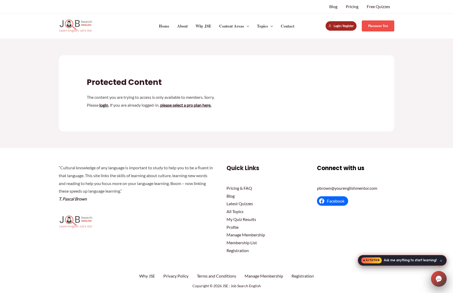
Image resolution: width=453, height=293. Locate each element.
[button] (246, 26)
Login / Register (344, 26)
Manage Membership (245, 234)
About (182, 26)
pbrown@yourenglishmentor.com (347, 188)
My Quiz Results (241, 219)
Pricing (352, 6)
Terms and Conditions (216, 275)
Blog (333, 6)
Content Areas (231, 26)
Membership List (241, 242)
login (103, 104)
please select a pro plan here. (185, 104)
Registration (237, 250)
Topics (262, 26)
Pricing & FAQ (239, 188)
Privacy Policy (175, 275)
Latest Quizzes (239, 203)
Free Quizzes (378, 6)
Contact (287, 26)
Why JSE (203, 26)
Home (164, 26)
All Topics (235, 211)
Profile (232, 227)
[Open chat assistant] (439, 279)
